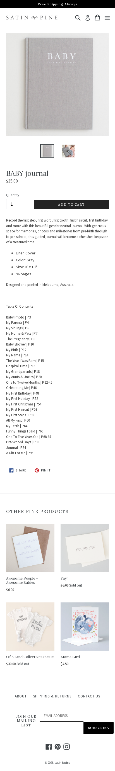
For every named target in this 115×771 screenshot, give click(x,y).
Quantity (12, 195)
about (21, 696)
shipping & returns (52, 696)
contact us (89, 696)
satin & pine (62, 763)
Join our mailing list (26, 721)
